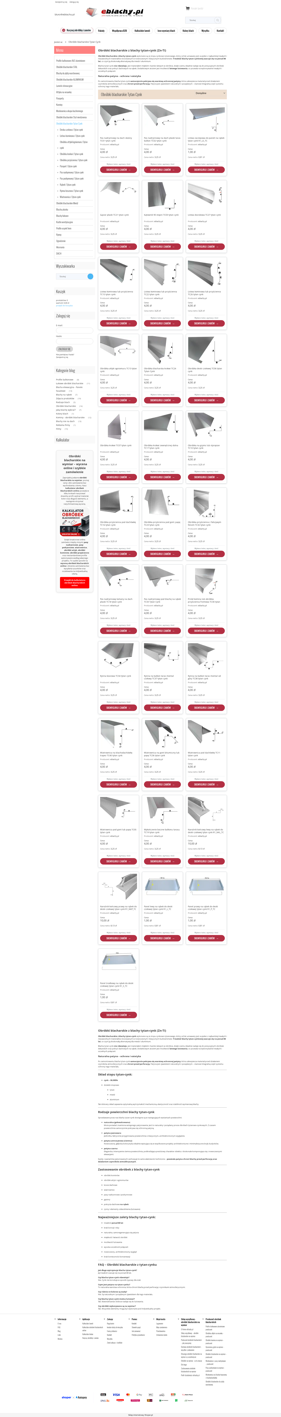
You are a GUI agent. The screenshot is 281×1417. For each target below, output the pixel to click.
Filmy (58, 428)
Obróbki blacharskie (66, 406)
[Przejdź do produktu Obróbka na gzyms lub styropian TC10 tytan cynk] (206, 427)
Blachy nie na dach (65, 421)
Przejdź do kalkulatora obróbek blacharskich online (74, 583)
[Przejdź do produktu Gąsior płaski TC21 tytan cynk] (118, 196)
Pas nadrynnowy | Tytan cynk (72, 172)
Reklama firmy (63, 425)
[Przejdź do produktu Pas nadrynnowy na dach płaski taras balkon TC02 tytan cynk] (162, 120)
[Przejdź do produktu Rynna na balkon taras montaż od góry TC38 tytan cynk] (206, 657)
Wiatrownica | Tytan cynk (70, 197)
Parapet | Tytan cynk (68, 166)
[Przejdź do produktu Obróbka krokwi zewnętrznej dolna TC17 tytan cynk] (162, 427)
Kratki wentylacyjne (64, 222)
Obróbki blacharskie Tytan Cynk (69, 123)
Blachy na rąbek (64, 394)
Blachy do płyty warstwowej (68, 73)
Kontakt (109, 1334)
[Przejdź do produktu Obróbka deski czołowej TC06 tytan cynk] (206, 350)
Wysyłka (109, 1338)
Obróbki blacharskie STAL (66, 67)
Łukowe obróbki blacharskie (69, 383)
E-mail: (59, 325)
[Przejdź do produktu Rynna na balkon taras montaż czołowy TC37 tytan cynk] (162, 657)
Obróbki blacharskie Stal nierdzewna (71, 117)
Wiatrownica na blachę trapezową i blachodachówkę (216, 1376)
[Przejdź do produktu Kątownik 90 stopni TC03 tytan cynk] (162, 196)
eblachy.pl (114, 144)
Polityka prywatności (138, 1334)
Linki (59, 1334)
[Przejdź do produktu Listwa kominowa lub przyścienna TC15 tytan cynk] (118, 273)
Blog (59, 1331)
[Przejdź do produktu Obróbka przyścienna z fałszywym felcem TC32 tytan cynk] (206, 504)
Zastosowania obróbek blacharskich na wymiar (188, 1370)
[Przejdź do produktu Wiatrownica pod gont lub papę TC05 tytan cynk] (118, 811)
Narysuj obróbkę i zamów (90, 1337)
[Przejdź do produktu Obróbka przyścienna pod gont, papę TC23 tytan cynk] (162, 504)
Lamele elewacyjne (64, 86)
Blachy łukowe (62, 216)
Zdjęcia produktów (65, 398)
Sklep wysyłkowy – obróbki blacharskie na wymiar (189, 1335)
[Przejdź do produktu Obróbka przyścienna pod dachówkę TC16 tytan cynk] (118, 504)
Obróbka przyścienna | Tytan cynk (73, 160)
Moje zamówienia (161, 1327)
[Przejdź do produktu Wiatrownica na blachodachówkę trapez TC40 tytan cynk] (118, 734)
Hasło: (59, 336)
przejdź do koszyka (64, 305)
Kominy (59, 104)
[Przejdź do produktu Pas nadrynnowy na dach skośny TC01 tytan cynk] (118, 120)
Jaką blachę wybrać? (66, 409)
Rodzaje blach (63, 402)
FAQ (59, 1327)
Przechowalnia (160, 1331)
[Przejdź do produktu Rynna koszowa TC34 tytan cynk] (118, 657)
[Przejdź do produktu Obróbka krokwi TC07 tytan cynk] (118, 427)
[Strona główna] (99, 10)
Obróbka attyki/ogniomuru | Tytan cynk (74, 145)
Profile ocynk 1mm (63, 228)
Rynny (58, 234)
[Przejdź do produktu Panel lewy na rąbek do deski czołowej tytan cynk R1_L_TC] (162, 888)
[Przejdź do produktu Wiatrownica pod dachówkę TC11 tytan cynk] (206, 734)
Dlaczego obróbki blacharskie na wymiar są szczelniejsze (191, 1355)
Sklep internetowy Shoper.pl (140, 1415)
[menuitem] (77, 30)
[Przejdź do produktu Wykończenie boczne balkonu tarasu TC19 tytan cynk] (162, 811)
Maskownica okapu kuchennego (69, 111)
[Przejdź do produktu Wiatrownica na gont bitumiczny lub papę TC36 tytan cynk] (162, 734)
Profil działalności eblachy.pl (190, 1375)
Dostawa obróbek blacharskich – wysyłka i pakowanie (191, 1348)
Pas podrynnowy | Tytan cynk (72, 178)
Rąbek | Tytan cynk (68, 184)
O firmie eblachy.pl (187, 1329)
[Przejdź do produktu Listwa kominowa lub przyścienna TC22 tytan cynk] (162, 273)
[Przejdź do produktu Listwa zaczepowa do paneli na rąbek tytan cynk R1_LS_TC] (206, 120)
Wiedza (60, 1338)
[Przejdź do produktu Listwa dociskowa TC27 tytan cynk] (206, 196)
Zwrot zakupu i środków (114, 1342)
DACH (58, 253)
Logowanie (159, 1323)
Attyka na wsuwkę (64, 92)
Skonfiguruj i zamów (116, 169)
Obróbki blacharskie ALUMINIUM (70, 79)
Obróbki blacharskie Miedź (67, 203)
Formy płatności (112, 1331)
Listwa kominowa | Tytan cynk (72, 136)
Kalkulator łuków (87, 1334)
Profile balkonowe (64, 379)
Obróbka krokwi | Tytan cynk (71, 154)
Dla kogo (184, 1364)
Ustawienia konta (161, 1334)
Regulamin (110, 1323)
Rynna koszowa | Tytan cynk (71, 191)
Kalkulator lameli (87, 1323)
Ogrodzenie (61, 241)
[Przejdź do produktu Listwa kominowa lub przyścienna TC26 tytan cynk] (206, 273)
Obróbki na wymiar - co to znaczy (191, 1360)
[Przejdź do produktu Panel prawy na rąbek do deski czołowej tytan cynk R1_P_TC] (206, 888)
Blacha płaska (62, 209)
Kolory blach (62, 413)
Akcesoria (60, 247)
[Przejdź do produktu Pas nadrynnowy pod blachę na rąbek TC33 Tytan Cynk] (162, 581)
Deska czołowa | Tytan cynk (71, 129)
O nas (59, 1323)
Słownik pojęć (136, 1327)
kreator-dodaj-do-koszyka (115, 1327)
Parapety (60, 98)
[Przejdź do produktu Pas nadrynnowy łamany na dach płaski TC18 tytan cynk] (118, 581)
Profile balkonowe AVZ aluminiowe (70, 60)
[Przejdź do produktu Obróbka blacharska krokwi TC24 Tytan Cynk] (162, 350)
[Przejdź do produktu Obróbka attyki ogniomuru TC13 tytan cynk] (118, 350)
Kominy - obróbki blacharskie (70, 417)
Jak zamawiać (136, 1331)
